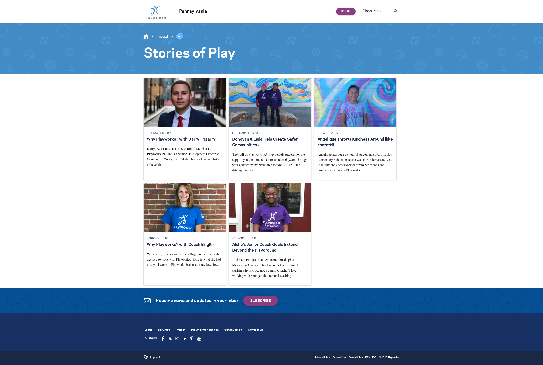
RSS (367, 358)
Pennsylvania (193, 11)
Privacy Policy (322, 358)
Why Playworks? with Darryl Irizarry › (182, 139)
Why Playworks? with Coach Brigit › (180, 245)
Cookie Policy (356, 358)
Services (164, 330)
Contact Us (255, 330)
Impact (162, 36)
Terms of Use (339, 358)
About (148, 330)
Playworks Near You (205, 330)
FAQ (374, 358)
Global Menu (372, 11)
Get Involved (233, 330)
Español (155, 357)
